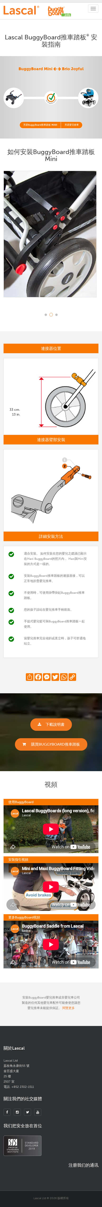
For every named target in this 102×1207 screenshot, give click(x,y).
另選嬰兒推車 (72, 124)
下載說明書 (55, 724)
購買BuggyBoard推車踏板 (55, 744)
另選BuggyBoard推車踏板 (40, 124)
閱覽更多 (68, 1008)
